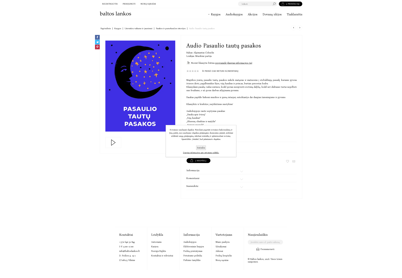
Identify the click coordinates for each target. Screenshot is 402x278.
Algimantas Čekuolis (204, 52)
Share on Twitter (97, 42)
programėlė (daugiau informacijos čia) (233, 63)
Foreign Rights (158, 251)
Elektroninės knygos (193, 246)
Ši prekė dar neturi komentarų (220, 71)
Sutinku (201, 147)
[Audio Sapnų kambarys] (299, 27)
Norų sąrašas (222, 260)
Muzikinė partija (203, 56)
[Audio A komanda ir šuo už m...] (293, 27)
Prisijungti (129, 4)
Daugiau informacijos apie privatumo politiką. (201, 153)
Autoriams (156, 242)
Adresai (219, 251)
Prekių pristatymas (192, 251)
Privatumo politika (192, 255)
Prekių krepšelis (224, 255)
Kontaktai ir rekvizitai (162, 255)
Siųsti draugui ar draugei (293, 161)
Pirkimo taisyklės (192, 260)
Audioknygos (189, 242)
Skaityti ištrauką (113, 142)
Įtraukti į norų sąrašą (287, 161)
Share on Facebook (97, 37)
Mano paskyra (222, 242)
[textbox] (254, 4)
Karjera (154, 246)
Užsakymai (221, 246)
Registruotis (110, 4)
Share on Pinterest (97, 47)
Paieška (275, 4)
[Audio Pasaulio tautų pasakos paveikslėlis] (140, 86)
